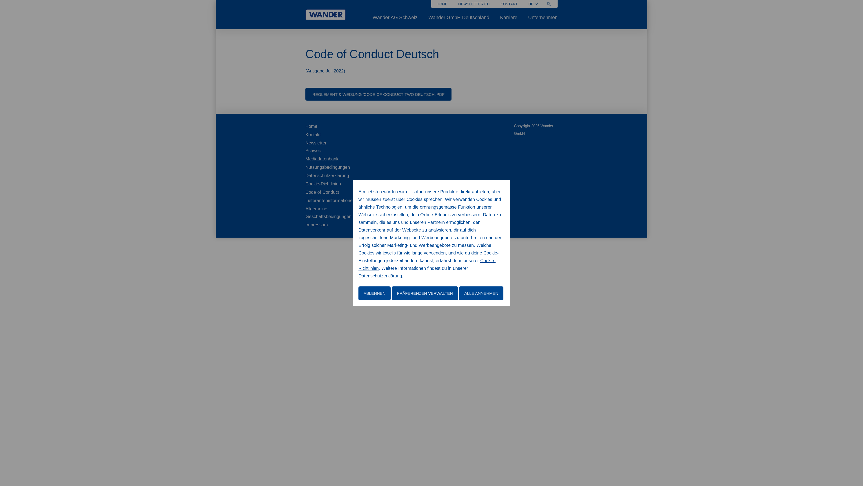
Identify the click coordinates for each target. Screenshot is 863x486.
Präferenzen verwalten (425, 293)
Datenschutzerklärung (380, 275)
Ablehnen (374, 293)
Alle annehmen (481, 293)
